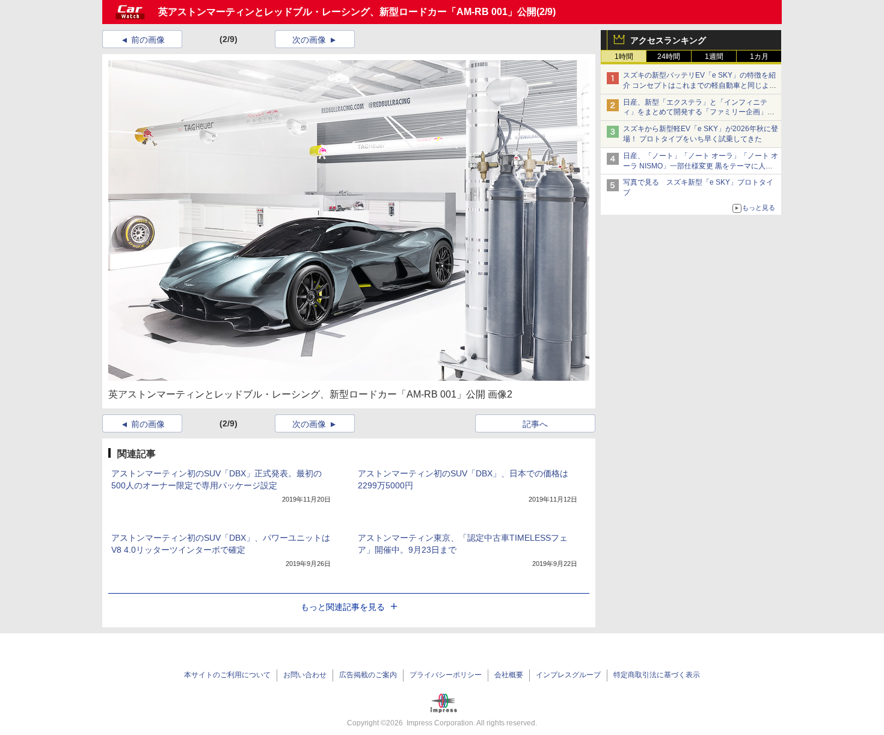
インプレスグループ (568, 675)
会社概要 (508, 675)
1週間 (714, 56)
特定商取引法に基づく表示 (656, 675)
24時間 (668, 56)
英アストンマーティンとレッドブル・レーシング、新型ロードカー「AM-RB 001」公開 (347, 12)
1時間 (624, 56)
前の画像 (148, 40)
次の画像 (309, 40)
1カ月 (759, 56)
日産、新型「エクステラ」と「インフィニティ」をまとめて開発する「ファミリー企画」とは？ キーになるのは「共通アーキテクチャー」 (699, 112)
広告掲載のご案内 (368, 675)
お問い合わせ (305, 675)
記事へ (535, 424)
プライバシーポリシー (446, 675)
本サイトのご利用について (227, 675)
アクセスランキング (668, 40)
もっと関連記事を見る (343, 607)
